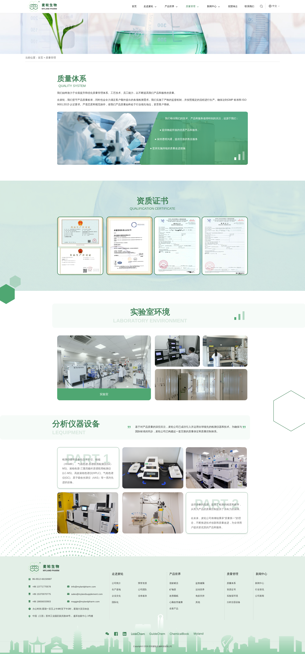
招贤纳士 (233, 6)
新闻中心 (213, 6)
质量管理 (192, 6)
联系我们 (249, 6)
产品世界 (171, 6)
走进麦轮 (150, 6)
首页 (134, 6)
